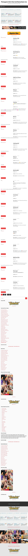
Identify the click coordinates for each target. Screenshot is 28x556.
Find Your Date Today (3, 309)
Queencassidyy (16, 170)
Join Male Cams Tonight (4, 351)
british (23, 434)
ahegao (3, 434)
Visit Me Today (3, 48)
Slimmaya (15, 130)
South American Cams (4, 367)
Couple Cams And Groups (4, 320)
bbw (9, 434)
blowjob (21, 434)
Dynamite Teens (3, 331)
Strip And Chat (3, 361)
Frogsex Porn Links (3, 368)
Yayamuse (15, 102)
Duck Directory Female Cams (4, 330)
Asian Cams (2, 362)
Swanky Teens (3, 334)
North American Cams (4, 364)
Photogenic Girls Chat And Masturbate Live (14, 2)
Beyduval (15, 231)
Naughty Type (3, 326)
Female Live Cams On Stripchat (5, 315)
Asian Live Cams (3, 318)
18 (1, 434)
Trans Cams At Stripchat (4, 455)
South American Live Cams (4, 321)
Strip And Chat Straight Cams (5, 355)
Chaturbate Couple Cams (4, 352)
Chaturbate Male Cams (4, 356)
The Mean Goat (3, 339)
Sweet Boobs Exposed (4, 332)
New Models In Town (3, 317)
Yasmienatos (15, 65)
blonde (18, 434)
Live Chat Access (3, 465)
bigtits (16, 434)
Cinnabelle (18, 37)
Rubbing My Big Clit (3, 340)
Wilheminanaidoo (16, 257)
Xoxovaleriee (15, 194)
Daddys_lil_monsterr (17, 77)
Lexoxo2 (14, 219)
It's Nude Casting (3, 327)
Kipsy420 (15, 156)
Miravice (14, 116)
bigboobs (14, 434)
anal (5, 434)
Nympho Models (3, 328)
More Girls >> (14, 396)
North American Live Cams (4, 319)
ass (8, 434)
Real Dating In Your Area (4, 329)
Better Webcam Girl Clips (4, 341)
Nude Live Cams (3, 366)
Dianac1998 (15, 271)
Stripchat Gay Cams (3, 354)
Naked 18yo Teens (3, 333)
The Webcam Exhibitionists (4, 350)
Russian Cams (3, 363)
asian (6, 434)
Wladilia (14, 245)
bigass (11, 434)
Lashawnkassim (16, 143)
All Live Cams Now (3, 365)
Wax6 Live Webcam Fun (4, 454)
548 (8, 294)
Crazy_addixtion (4, 431)
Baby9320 (15, 89)
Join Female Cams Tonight (4, 353)
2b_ (13, 181)
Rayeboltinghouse (16, 51)
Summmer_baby (16, 38)
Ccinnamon (15, 282)
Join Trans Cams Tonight (4, 453)
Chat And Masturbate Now (4, 316)
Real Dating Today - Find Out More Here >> (14, 346)
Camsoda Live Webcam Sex (4, 314)
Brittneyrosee (15, 207)
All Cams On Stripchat (4, 322)
